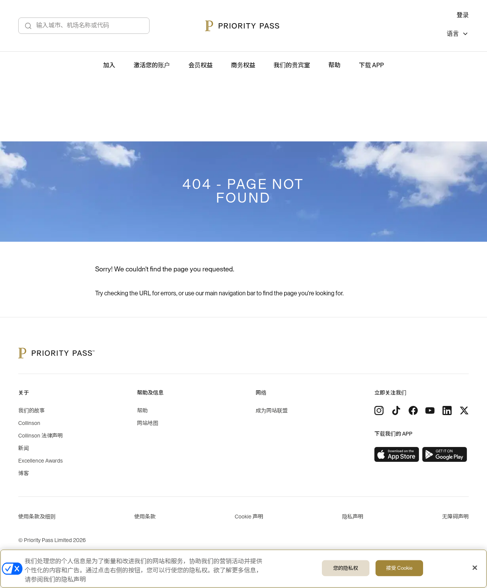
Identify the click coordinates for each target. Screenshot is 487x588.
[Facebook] (413, 410)
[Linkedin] (447, 410)
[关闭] (474, 567)
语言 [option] (453, 34)
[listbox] (458, 34)
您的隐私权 (345, 568)
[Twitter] (464, 410)
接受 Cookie (399, 568)
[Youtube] (429, 410)
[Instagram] (379, 410)
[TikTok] (396, 410)
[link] (396, 454)
